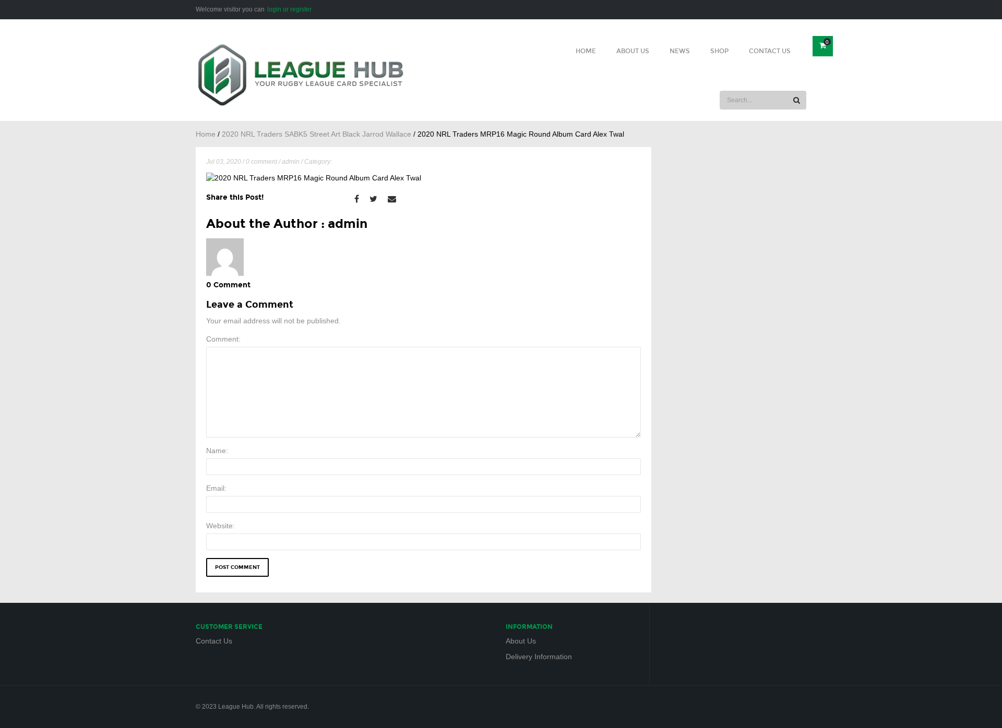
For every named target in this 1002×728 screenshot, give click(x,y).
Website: (220, 525)
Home (586, 51)
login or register (289, 9)
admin (291, 161)
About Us (632, 51)
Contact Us (770, 51)
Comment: (223, 339)
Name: (217, 450)
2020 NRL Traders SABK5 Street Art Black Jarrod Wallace (316, 134)
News (680, 51)
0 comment (261, 161)
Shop (719, 51)
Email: (216, 488)
